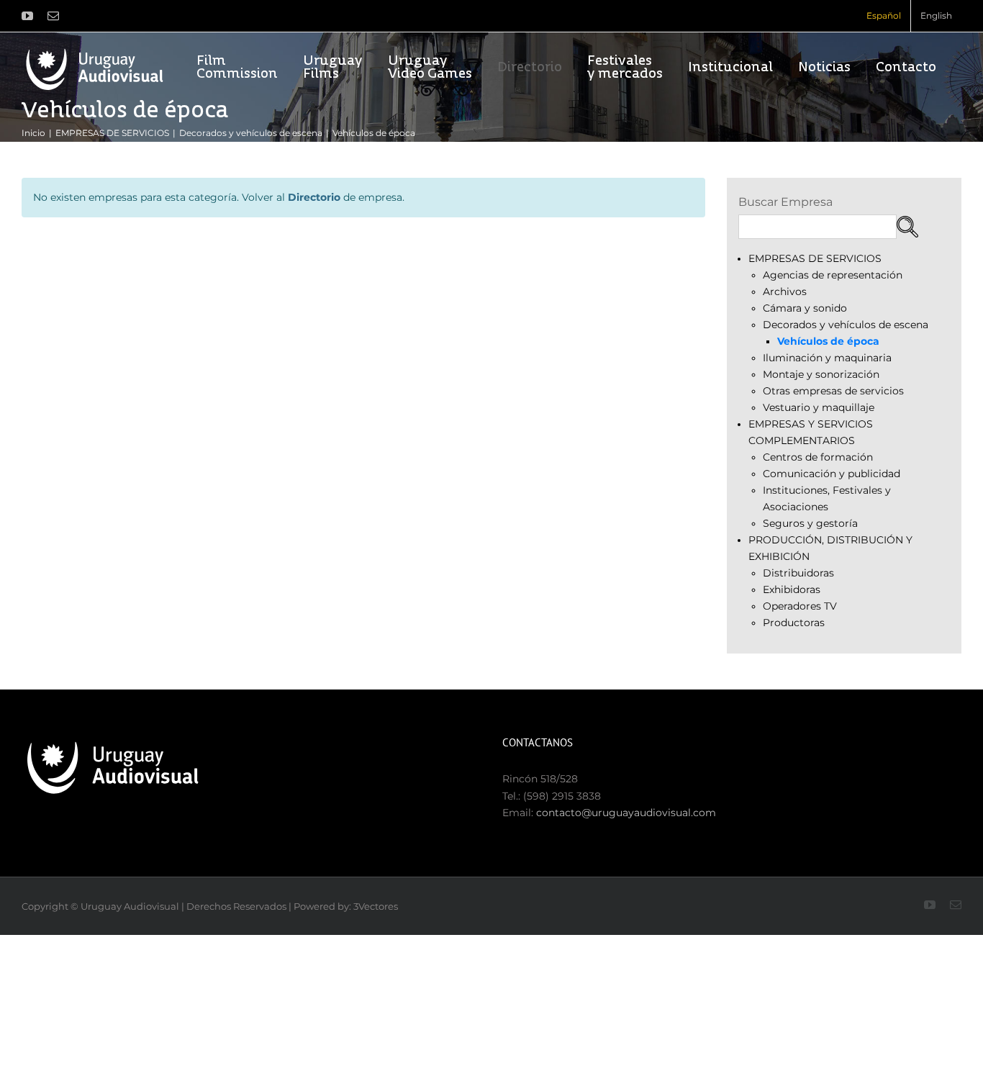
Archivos (785, 291)
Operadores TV (800, 606)
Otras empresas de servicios (833, 391)
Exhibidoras (791, 589)
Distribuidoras (798, 573)
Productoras (794, 622)
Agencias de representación (832, 275)
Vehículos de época (828, 341)
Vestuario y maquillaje (818, 407)
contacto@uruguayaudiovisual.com (626, 812)
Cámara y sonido (805, 308)
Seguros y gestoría (810, 523)
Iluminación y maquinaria (827, 357)
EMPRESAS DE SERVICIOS (815, 258)
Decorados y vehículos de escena (845, 324)
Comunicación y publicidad (831, 473)
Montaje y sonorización (821, 374)
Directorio (314, 197)
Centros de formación (818, 457)
